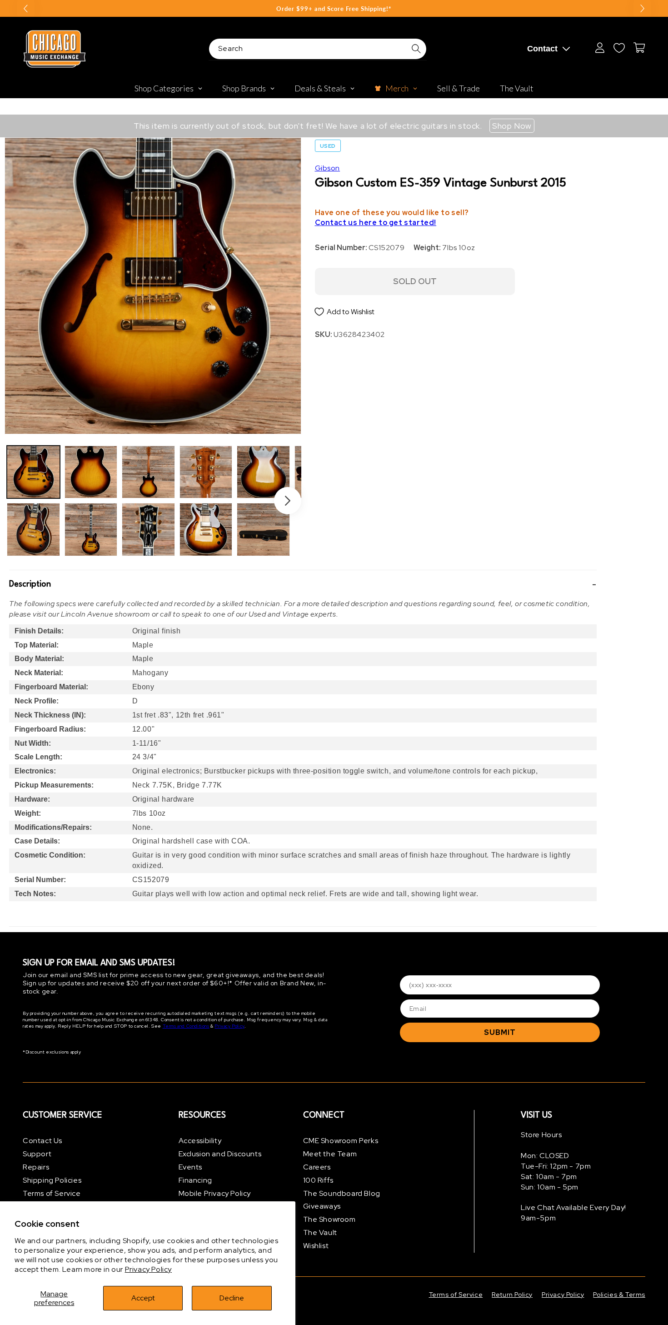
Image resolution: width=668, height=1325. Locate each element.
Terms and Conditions (186, 1026)
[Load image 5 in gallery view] (148, 472)
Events (191, 1167)
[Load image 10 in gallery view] (263, 529)
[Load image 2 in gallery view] (33, 529)
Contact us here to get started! (376, 222)
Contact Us (42, 1140)
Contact (542, 48)
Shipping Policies (52, 1180)
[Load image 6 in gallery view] (148, 529)
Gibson (327, 168)
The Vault (320, 1232)
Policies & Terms (619, 1294)
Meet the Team (330, 1154)
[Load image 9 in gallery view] (263, 472)
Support (37, 1154)
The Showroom (329, 1219)
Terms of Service (52, 1193)
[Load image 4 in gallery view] (91, 529)
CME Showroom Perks (341, 1140)
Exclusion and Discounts (220, 1154)
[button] (303, 584)
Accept (143, 1298)
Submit (500, 1032)
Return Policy (512, 1294)
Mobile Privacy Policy (215, 1193)
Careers (317, 1167)
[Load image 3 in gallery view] (91, 472)
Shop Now (512, 125)
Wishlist (316, 1245)
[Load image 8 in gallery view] (206, 529)
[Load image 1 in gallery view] (33, 472)
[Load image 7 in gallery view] (206, 472)
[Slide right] (287, 500)
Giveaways (322, 1206)
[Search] (416, 49)
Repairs (36, 1167)
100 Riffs (318, 1180)
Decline (231, 1298)
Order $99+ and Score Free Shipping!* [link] (334, 8)
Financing (195, 1180)
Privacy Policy (148, 1269)
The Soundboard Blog (341, 1193)
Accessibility (200, 1140)
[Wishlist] (619, 48)
